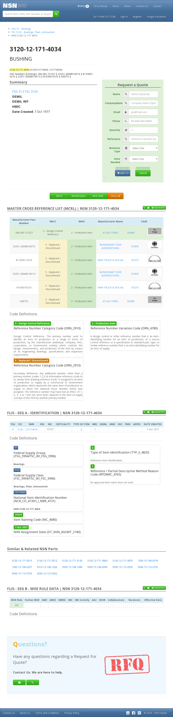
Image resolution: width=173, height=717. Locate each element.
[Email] (19, 682)
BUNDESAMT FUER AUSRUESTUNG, (110, 246)
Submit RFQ (159, 207)
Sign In (124, 16)
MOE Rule (97, 195)
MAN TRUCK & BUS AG (110, 260)
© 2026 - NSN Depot (155, 712)
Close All (115, 195)
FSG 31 (17, 91)
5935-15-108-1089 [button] (72, 567)
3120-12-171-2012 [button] (47, 560)
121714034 (31, 429)
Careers (157, 6)
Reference (113, 139)
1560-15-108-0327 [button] (22, 567)
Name (116, 94)
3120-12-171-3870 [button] (123, 560)
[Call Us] (144, 208)
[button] (83, 6)
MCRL (59, 195)
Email (117, 112)
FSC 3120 (31, 91)
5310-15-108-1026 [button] (47, 567)
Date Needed (115, 160)
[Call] (32, 682)
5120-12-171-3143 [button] (72, 560)
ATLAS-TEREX (110, 232)
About (127, 6)
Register (137, 16)
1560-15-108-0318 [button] (148, 560)
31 (13, 429)
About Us (25, 712)
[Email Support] (148, 208)
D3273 (135, 260)
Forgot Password (156, 16)
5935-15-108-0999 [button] (97, 567)
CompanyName (114, 103)
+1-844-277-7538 (105, 16)
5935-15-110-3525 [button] (123, 567)
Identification (78, 195)
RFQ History (100, 6)
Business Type (114, 149)
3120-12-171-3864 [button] (97, 560)
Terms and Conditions (47, 712)
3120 (20, 429)
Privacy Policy (71, 712)
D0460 (130, 232)
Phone (116, 121)
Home (115, 6)
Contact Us (142, 6)
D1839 (135, 246)
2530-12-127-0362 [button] (47, 573)
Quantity (114, 130)
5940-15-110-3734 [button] (22, 573)
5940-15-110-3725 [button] (148, 567)
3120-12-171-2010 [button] (22, 560)
